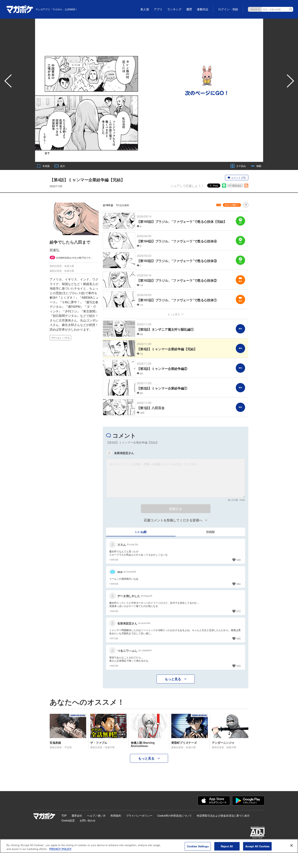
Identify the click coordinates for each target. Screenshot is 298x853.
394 (238, 583)
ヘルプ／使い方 (96, 815)
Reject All (227, 846)
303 (238, 665)
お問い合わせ (87, 820)
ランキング (174, 9)
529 (238, 559)
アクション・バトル (60, 337)
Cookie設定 (68, 820)
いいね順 (141, 532)
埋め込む (237, 185)
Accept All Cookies (257, 846)
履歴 (189, 9)
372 (238, 611)
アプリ (158, 9)
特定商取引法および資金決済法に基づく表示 (223, 815)
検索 (290, 9)
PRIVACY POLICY (60, 849)
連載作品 (202, 9)
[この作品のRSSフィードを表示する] (246, 186)
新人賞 (144, 9)
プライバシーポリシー (139, 815)
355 (238, 638)
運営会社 (77, 815)
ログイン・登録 (228, 9)
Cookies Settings (198, 846)
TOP (64, 815)
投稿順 (210, 532)
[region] (149, 846)
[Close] (291, 845)
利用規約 (115, 815)
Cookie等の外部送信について (174, 815)
